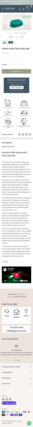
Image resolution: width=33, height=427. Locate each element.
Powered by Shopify (7, 423)
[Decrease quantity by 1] (10, 64)
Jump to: (11, 36)
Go (22, 37)
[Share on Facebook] (19, 134)
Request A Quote (16, 71)
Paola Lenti (5, 53)
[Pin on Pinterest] (23, 134)
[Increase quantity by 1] (21, 64)
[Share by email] (30, 134)
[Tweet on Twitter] (26, 134)
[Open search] (20, 9)
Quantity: (4, 64)
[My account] (23, 9)
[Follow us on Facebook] (3, 399)
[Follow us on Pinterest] (10, 399)
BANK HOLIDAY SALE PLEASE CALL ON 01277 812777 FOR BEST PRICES (16, 2)
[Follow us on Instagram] (6, 399)
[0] (28, 7)
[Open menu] (3, 9)
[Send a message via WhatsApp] (29, 423)
